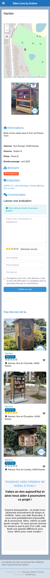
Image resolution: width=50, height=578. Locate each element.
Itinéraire (13, 168)
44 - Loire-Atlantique (19, 186)
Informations (15, 127)
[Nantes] (25, 49)
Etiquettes (13, 180)
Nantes (33, 186)
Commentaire (17, 194)
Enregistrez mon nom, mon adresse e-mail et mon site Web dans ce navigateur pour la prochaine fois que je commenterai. (26, 280)
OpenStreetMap (31, 77)
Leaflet (14, 77)
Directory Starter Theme (33, 572)
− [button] (7, 30)
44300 (6, 186)
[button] (7, 99)
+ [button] (7, 26)
